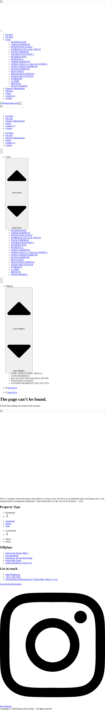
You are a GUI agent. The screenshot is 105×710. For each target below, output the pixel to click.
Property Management (15, 88)
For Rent (9, 37)
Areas (8, 39)
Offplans (9, 91)
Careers (8, 98)
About (8, 93)
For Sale (9, 34)
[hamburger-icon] (1, 30)
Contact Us (10, 96)
